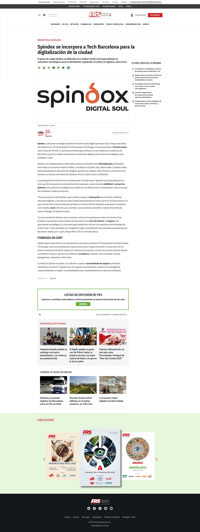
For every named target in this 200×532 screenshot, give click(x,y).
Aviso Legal (86, 517)
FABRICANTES (99, 24)
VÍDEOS (128, 6)
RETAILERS (74, 24)
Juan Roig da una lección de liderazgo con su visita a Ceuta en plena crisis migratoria (146, 86)
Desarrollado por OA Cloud (100, 526)
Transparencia (97, 517)
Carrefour (115, 2)
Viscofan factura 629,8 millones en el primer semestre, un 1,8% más (81, 400)
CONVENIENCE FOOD (133, 24)
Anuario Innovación (59, 2)
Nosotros (76, 517)
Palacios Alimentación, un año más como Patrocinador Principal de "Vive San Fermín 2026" (111, 354)
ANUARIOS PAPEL (74, 6)
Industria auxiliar (49, 40)
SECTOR (65, 24)
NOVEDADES (55, 24)
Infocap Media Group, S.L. (102, 522)
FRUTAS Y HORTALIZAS (114, 24)
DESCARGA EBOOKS (109, 6)
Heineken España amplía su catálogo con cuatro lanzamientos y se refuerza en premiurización (53, 354)
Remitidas (124, 2)
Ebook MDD (83, 2)
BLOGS (121, 6)
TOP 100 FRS (72, 2)
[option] (100, 457)
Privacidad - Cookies (129, 517)
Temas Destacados (44, 2)
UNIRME (83, 303)
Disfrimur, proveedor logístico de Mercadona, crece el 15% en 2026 (51, 400)
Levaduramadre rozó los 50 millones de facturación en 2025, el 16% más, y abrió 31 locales (146, 103)
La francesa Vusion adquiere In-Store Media (111, 399)
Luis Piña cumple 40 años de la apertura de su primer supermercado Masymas (142, 94)
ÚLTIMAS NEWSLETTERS (91, 6)
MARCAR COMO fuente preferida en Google (146, 2)
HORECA (146, 24)
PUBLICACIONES (46, 419)
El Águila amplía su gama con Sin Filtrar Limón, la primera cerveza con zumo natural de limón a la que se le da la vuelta (83, 355)
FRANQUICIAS (86, 24)
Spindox (53, 278)
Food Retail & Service (48, 133)
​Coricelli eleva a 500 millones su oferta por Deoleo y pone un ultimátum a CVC (146, 70)
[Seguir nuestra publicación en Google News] (68, 67)
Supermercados (94, 2)
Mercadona (105, 2)
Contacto (67, 517)
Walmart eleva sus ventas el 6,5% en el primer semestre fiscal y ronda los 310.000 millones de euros (146, 77)
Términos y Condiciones (112, 517)
